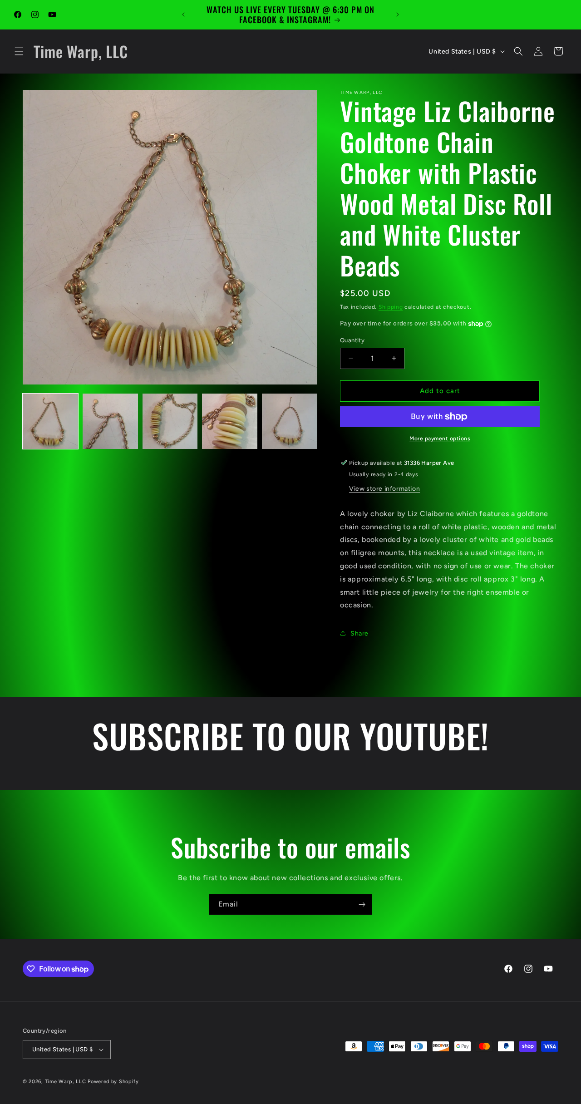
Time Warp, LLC (65, 1081)
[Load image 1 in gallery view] (50, 421)
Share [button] (359, 633)
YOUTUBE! (424, 735)
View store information (384, 489)
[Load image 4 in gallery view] (229, 421)
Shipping (391, 307)
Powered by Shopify (113, 1081)
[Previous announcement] (183, 14)
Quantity (352, 340)
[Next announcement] (398, 14)
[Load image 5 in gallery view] (289, 421)
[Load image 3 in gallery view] (170, 421)
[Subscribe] (362, 904)
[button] (19, 51)
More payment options (439, 438)
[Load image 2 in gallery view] (110, 421)
